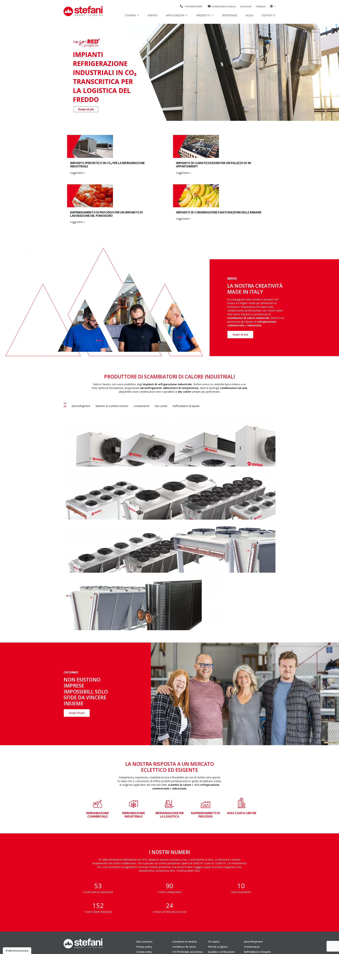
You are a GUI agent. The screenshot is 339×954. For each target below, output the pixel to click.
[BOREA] (115, 420)
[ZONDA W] (115, 526)
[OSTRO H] (223, 473)
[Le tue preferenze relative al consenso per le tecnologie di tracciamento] (17, 950)
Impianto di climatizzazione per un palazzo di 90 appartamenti (213, 164)
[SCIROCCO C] (223, 526)
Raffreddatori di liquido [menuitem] (186, 406)
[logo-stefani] (83, 7)
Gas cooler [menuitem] (161, 406)
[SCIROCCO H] (115, 473)
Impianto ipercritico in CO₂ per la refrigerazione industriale (107, 164)
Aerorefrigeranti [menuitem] (81, 406)
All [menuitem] (65, 406)
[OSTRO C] (115, 580)
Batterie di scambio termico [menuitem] (112, 406)
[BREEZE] (169, 420)
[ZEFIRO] (223, 420)
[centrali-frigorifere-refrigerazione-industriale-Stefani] (90, 136)
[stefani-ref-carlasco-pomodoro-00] (90, 185)
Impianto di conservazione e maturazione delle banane (218, 212)
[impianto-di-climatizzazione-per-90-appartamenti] (196, 136)
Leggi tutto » (77, 172)
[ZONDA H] (169, 473)
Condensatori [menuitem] (142, 406)
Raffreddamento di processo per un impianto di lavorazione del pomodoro (106, 214)
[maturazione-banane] (196, 185)
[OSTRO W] (169, 526)
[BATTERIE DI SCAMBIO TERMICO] (169, 580)
